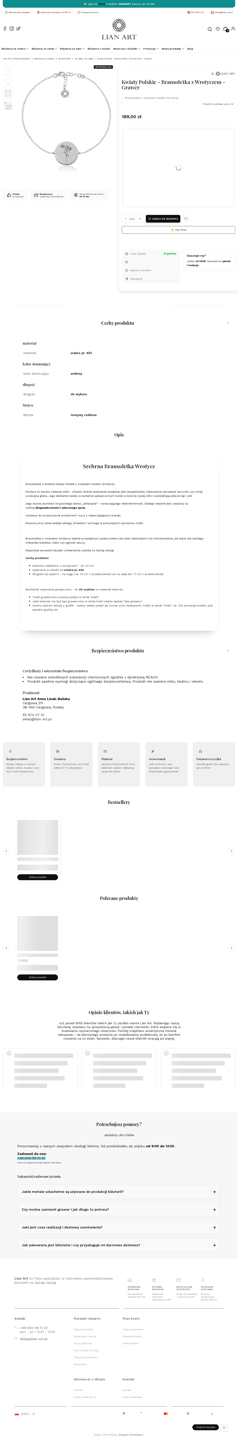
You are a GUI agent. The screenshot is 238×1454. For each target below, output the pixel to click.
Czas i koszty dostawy (86, 1350)
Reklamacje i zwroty (85, 1336)
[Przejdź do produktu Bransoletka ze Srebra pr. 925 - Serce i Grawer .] (37, 936)
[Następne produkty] (231, 851)
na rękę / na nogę (84, 58)
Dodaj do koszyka (165, 218)
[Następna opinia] (231, 1062)
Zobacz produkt (37, 877)
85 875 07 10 (33, 715)
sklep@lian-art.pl (224, 12)
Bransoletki (65, 58)
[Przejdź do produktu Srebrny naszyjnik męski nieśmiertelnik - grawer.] (37, 840)
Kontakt (126, 1390)
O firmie (78, 1390)
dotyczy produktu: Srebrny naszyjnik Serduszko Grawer (43, 1071)
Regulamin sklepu (84, 1329)
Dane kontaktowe (132, 1397)
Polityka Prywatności (85, 1357)
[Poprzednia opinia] (6, 1062)
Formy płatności (83, 1343)
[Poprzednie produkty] (6, 851)
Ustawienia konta (132, 1336)
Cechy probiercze (84, 1397)
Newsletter (80, 1364)
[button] (186, 219)
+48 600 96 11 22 (34, 1328)
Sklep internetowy (118, 1434)
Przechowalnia (130, 1343)
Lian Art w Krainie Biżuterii (16, 58)
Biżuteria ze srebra (44, 58)
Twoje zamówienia (132, 1329)
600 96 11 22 (197, 12)
